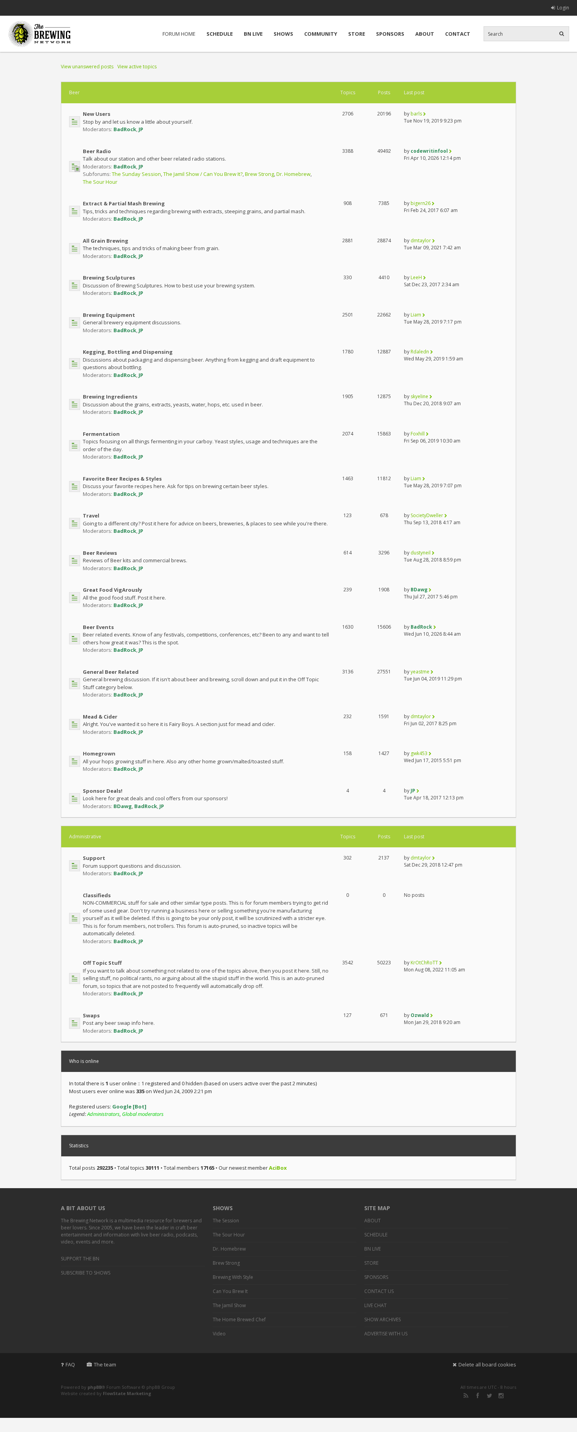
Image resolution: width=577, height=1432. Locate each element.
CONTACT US (379, 1291)
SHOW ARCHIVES (382, 1319)
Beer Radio (97, 151)
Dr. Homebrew (293, 173)
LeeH (416, 277)
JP (141, 129)
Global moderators (143, 1113)
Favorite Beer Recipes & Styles (122, 478)
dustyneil (421, 552)
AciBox (278, 1167)
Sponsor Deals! (102, 790)
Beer (74, 92)
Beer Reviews (100, 552)
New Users (96, 113)
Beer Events (98, 627)
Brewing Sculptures (109, 277)
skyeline (419, 396)
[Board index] (39, 33)
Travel (91, 515)
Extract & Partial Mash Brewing (124, 203)
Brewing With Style (233, 1277)
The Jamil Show (229, 1305)
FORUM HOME (179, 33)
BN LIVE (253, 33)
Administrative (85, 836)
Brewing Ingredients (110, 396)
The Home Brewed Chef (239, 1319)
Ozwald (420, 1015)
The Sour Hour (100, 181)
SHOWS (283, 33)
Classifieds (97, 895)
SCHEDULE (219, 33)
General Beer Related (111, 671)
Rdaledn (420, 351)
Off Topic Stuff (102, 962)
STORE (356, 33)
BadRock (124, 129)
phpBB (95, 1387)
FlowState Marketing (127, 1393)
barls (416, 113)
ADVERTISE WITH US (385, 1333)
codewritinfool (429, 151)
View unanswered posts (87, 66)
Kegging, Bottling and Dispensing (128, 351)
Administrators (103, 1113)
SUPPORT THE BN (80, 1258)
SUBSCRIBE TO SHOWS (85, 1272)
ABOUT (424, 33)
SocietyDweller (427, 515)
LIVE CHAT (375, 1305)
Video (219, 1333)
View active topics (137, 66)
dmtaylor (421, 240)
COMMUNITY (320, 33)
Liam (416, 314)
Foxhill (418, 433)
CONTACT (457, 33)
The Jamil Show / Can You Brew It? (203, 173)
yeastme (420, 671)
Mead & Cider (100, 716)
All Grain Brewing (105, 240)
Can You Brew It (230, 1291)
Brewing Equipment (109, 314)
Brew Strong (259, 173)
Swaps (91, 1015)
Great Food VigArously (112, 589)
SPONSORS (390, 33)
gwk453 (419, 753)
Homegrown (99, 753)
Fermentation (101, 433)
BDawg (419, 589)
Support (94, 857)
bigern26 (421, 203)
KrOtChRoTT (424, 962)
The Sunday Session (136, 173)
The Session (226, 1220)
